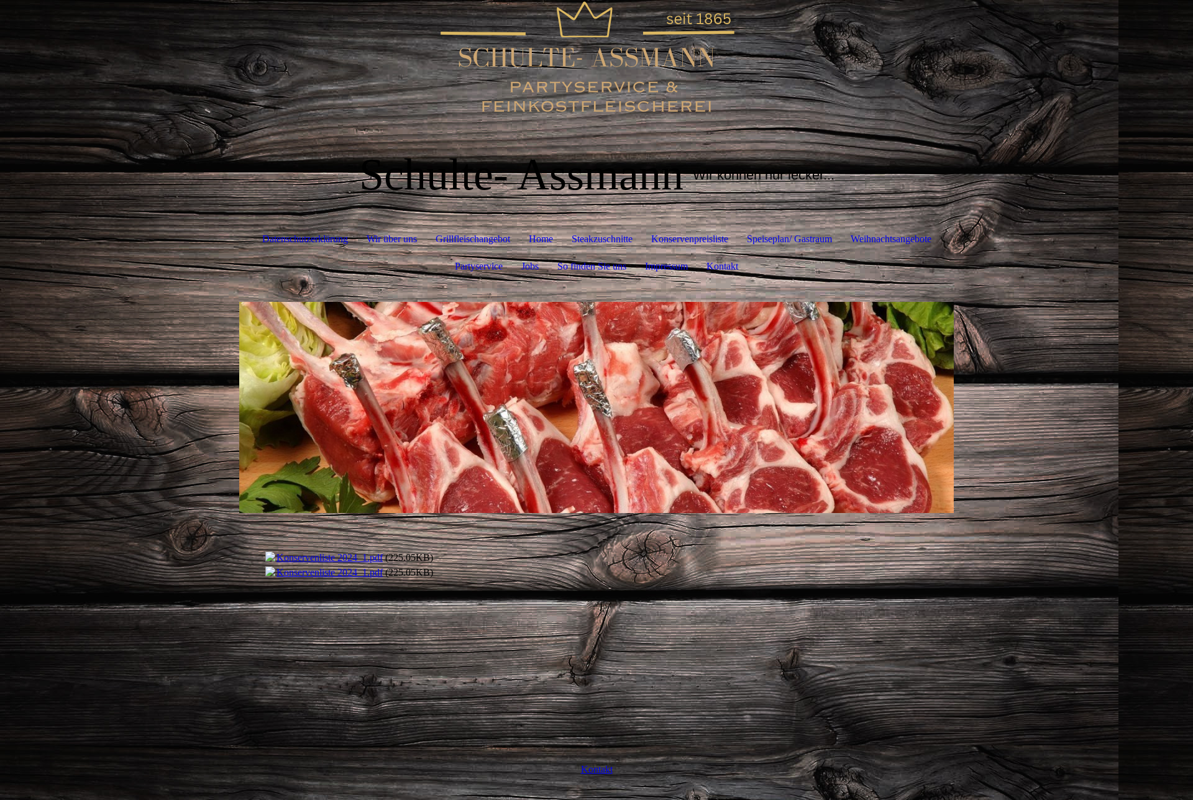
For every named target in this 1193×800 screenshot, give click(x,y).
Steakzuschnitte (602, 239)
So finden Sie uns (591, 266)
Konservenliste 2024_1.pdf (330, 557)
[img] (596, 62)
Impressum (666, 266)
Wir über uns (392, 239)
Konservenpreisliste (689, 239)
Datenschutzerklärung (305, 239)
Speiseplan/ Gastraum (789, 239)
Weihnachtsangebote (891, 239)
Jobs (530, 266)
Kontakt (722, 266)
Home (541, 239)
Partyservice (479, 266)
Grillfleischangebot (473, 239)
